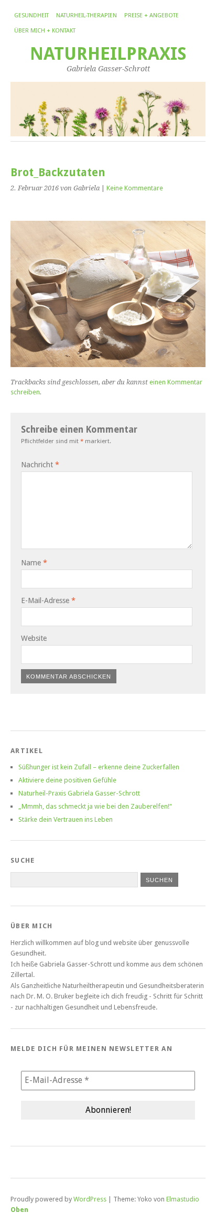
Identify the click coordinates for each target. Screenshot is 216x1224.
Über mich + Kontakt (44, 30)
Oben (19, 1210)
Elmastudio (182, 1199)
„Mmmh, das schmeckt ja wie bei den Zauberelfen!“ (95, 806)
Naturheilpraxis (108, 54)
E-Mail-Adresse (48, 600)
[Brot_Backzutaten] (108, 364)
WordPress (89, 1199)
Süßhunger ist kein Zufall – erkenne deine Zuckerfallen (98, 767)
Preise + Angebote (151, 15)
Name (34, 563)
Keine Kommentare (134, 188)
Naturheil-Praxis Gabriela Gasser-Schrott (79, 793)
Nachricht (40, 464)
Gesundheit (31, 15)
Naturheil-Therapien (86, 15)
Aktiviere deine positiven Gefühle (67, 780)
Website (34, 638)
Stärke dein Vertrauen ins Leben (65, 819)
